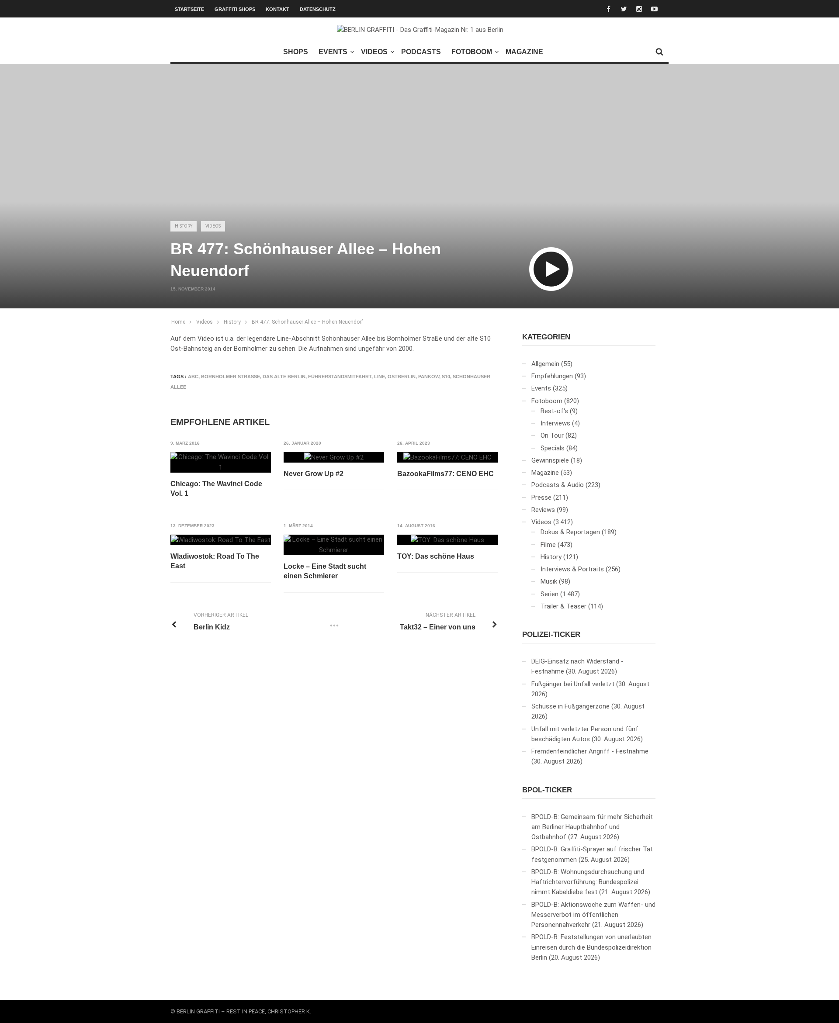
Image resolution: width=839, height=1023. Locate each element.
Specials (553, 448)
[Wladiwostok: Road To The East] (220, 540)
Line (379, 376)
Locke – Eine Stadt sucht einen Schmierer (325, 571)
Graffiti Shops (235, 9)
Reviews (543, 510)
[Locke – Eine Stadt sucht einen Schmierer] (334, 545)
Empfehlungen (552, 376)
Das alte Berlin (284, 376)
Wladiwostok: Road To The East (214, 561)
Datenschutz (318, 9)
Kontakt (277, 9)
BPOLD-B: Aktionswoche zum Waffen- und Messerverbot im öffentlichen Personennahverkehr (593, 915)
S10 (446, 376)
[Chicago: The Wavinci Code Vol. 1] (220, 462)
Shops (295, 51)
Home (178, 322)
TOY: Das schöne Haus (435, 556)
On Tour (552, 435)
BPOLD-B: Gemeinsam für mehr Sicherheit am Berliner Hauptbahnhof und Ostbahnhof (592, 827)
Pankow (428, 376)
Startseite (189, 9)
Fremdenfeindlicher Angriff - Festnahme (589, 751)
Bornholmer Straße (230, 376)
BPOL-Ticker (547, 790)
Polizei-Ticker (551, 634)
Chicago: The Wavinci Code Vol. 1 (216, 488)
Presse (541, 497)
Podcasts (421, 51)
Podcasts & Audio (557, 485)
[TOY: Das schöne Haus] (447, 540)
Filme (548, 545)
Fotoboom (471, 51)
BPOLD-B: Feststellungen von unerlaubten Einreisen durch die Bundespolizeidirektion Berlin (591, 947)
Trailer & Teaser (563, 606)
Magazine (524, 51)
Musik (549, 581)
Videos (374, 51)
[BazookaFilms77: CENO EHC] (447, 457)
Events (333, 51)
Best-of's (554, 411)
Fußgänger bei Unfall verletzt (572, 684)
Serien (549, 594)
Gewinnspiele (550, 460)
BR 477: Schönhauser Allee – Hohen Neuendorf (307, 322)
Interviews (555, 423)
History (183, 226)
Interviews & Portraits (572, 569)
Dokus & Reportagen (570, 532)
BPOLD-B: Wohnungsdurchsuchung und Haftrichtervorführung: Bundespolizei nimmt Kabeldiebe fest (587, 882)
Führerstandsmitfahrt (339, 376)
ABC (193, 376)
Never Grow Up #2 (313, 473)
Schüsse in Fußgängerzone (570, 706)
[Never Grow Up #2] (334, 457)
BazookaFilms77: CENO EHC (445, 473)
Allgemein (545, 364)
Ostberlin (402, 376)
